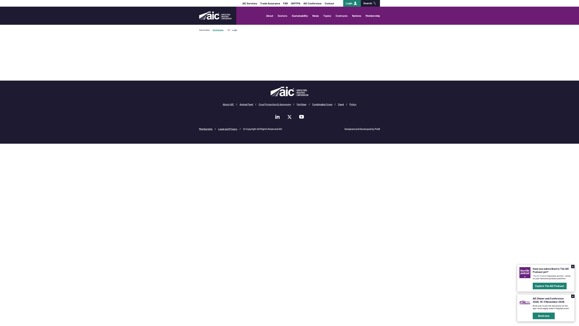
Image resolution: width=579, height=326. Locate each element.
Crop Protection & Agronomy (275, 104)
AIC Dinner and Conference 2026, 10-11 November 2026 (548, 300)
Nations (356, 15)
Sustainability (300, 15)
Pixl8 (377, 128)
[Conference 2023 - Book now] (524, 302)
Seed (341, 104)
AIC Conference (312, 3)
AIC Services (249, 3)
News (315, 15)
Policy (353, 104)
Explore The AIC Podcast (549, 285)
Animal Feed (246, 104)
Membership (373, 15)
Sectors (282, 15)
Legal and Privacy (227, 128)
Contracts (342, 15)
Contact (329, 3)
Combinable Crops (322, 104)
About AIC (228, 104)
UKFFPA (295, 3)
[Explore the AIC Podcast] (524, 272)
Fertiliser (302, 104)
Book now (543, 315)
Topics (327, 15)
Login (349, 3)
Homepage (218, 30)
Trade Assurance (270, 3)
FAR (285, 3)
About (269, 15)
